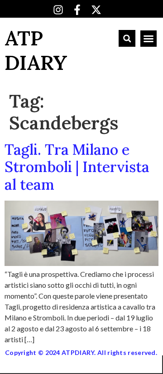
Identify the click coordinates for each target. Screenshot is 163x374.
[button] (127, 38)
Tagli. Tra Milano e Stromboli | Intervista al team (77, 167)
